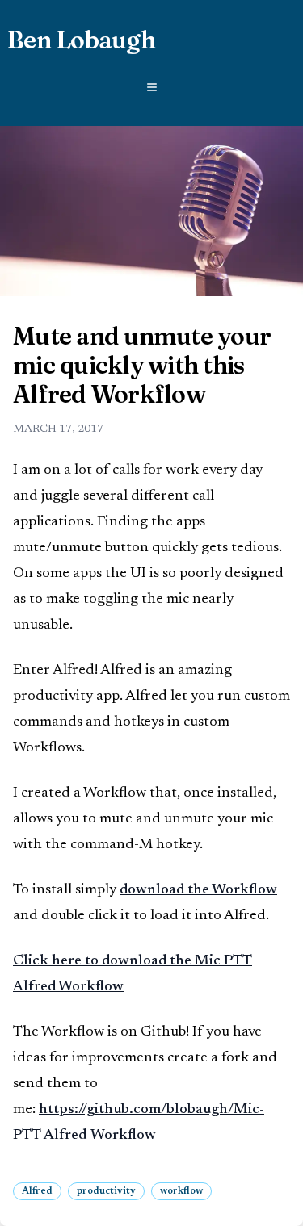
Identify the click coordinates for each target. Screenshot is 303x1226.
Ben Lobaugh (80, 40)
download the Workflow (198, 890)
